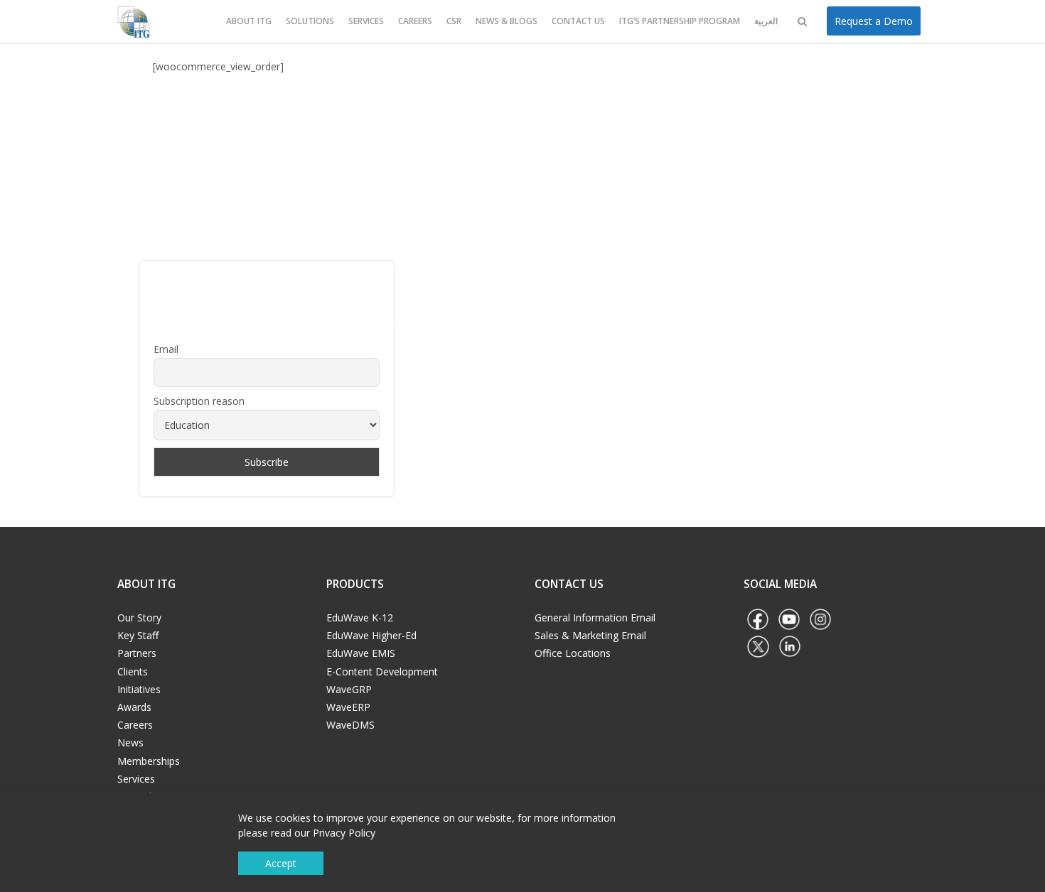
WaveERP (348, 707)
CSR (453, 21)
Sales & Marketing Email (590, 635)
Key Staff (138, 635)
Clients (132, 671)
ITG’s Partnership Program (679, 21)
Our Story (139, 617)
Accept (280, 863)
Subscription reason (199, 401)
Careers (415, 21)
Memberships (148, 761)
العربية (766, 21)
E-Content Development (382, 671)
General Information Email (595, 617)
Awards (134, 707)
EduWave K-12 (359, 617)
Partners (136, 653)
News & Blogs (506, 21)
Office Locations (573, 653)
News (130, 742)
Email (166, 349)
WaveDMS (350, 724)
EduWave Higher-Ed (371, 635)
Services (366, 21)
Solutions (310, 21)
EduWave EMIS (360, 653)
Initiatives (139, 689)
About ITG (249, 21)
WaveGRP (349, 689)
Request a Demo (874, 21)
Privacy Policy (344, 832)
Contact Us (578, 21)
